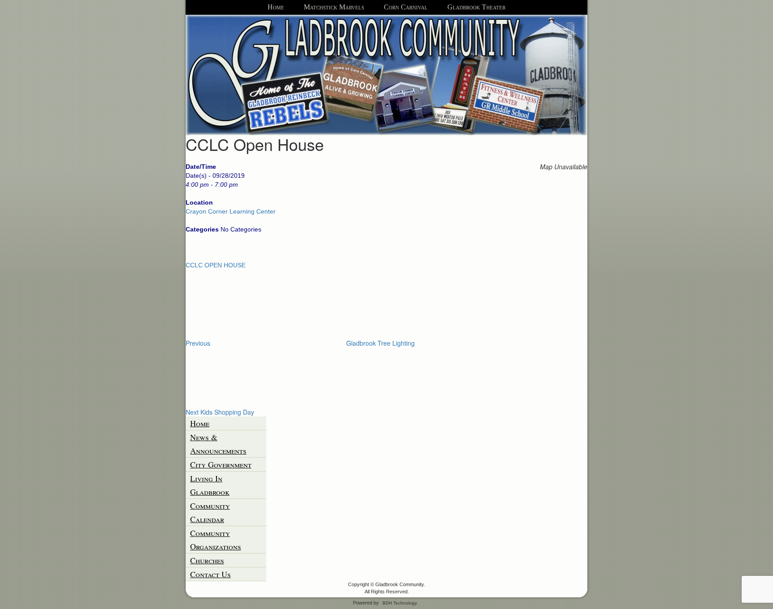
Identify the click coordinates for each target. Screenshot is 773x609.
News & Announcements (218, 444)
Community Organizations (215, 540)
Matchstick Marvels (334, 7)
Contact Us (210, 574)
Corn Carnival (406, 7)
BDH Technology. (400, 602)
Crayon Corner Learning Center (231, 211)
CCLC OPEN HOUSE (216, 265)
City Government (220, 464)
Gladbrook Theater (476, 7)
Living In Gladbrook (209, 485)
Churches (207, 560)
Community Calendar (210, 512)
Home (276, 7)
